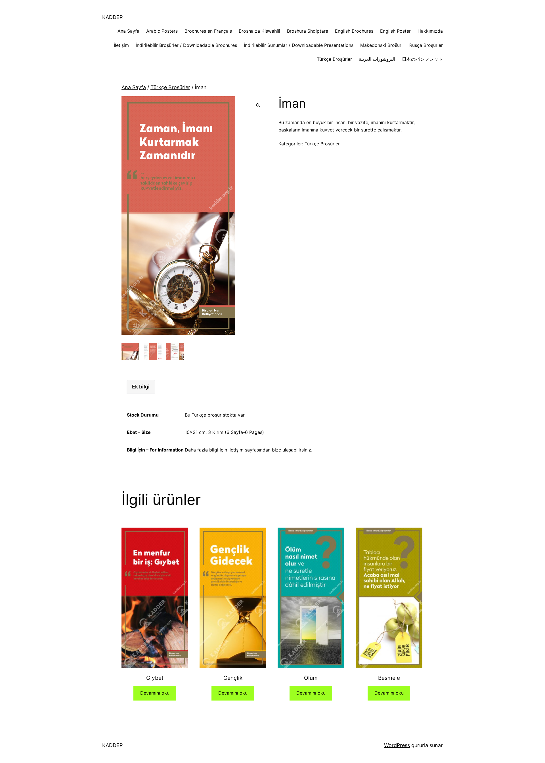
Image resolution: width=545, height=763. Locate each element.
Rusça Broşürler (426, 45)
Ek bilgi (141, 387)
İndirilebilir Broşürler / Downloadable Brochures (186, 45)
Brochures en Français (208, 31)
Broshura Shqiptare (307, 31)
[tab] (141, 387)
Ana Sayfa (128, 31)
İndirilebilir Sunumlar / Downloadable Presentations (298, 45)
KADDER (112, 17)
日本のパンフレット (422, 59)
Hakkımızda (430, 31)
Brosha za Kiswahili (259, 31)
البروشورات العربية (377, 59)
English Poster (395, 31)
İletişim (121, 45)
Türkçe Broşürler (334, 59)
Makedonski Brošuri (381, 45)
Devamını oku (154, 693)
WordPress (397, 745)
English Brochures (354, 31)
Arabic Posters (162, 31)
